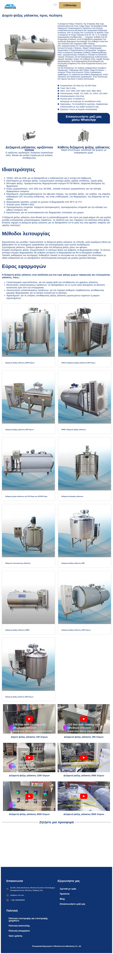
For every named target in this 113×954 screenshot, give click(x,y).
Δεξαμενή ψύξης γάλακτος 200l (73, 563)
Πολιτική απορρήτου (19, 931)
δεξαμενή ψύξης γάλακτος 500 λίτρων (19, 697)
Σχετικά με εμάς (68, 889)
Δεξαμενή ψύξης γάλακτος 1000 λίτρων (76, 630)
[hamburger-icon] (55, 4)
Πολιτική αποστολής (19, 925)
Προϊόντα (64, 894)
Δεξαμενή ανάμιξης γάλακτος (72, 496)
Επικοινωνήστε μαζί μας (72, 904)
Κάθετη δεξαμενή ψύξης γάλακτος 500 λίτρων (78, 363)
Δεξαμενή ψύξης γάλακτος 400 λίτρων (19, 429)
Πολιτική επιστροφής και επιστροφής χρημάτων (28, 919)
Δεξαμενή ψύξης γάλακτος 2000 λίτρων (20, 363)
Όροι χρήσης (15, 936)
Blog (62, 899)
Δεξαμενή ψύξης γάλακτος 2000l (17, 630)
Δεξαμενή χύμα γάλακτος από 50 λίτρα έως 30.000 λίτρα (26, 496)
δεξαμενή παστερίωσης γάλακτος (18, 563)
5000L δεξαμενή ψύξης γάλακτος (73, 429)
